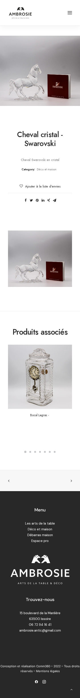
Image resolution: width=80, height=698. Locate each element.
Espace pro (40, 541)
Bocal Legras (38, 415)
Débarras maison (40, 535)
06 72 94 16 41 (40, 624)
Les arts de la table (40, 523)
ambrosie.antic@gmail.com (40, 630)
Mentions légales (48, 671)
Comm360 (43, 666)
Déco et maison (46, 169)
